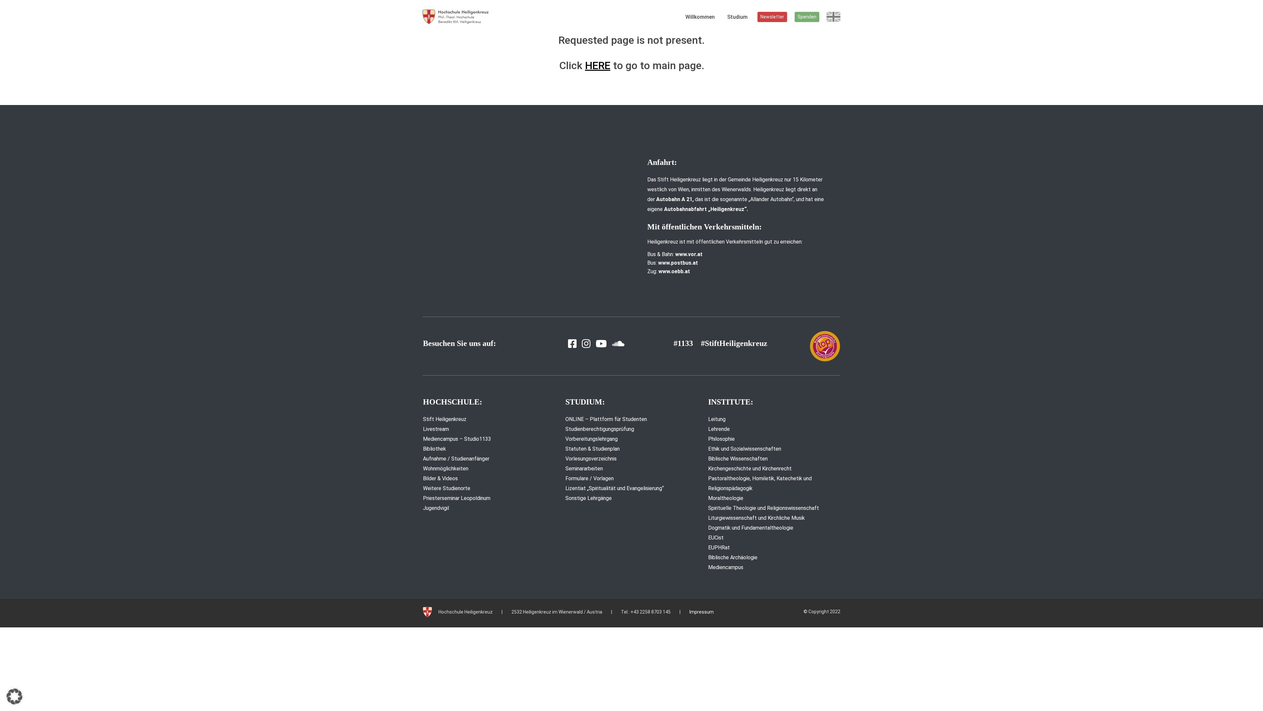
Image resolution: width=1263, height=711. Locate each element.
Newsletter (772, 16)
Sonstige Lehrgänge (588, 498)
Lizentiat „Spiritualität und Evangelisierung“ (614, 488)
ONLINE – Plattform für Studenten (606, 419)
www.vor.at (689, 254)
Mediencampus (725, 567)
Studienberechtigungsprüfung (599, 429)
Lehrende (719, 429)
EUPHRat (719, 547)
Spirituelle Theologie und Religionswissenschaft (763, 508)
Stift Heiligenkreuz (444, 419)
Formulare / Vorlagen (589, 478)
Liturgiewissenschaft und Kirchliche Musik (756, 518)
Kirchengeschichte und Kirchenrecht (750, 468)
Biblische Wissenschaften (738, 459)
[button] (14, 696)
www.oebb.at (674, 271)
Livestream (436, 429)
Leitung (717, 419)
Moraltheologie (725, 498)
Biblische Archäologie (732, 557)
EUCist (716, 538)
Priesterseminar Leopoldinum (456, 498)
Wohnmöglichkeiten (445, 468)
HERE (597, 65)
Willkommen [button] (700, 17)
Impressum (701, 612)
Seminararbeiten (584, 468)
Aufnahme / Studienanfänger (456, 459)
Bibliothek (434, 449)
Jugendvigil (436, 508)
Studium (737, 17)
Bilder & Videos (440, 478)
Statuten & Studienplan (592, 449)
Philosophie (721, 439)
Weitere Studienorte (446, 488)
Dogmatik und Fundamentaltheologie (750, 528)
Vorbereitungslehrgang (591, 439)
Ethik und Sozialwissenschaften (744, 449)
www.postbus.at (678, 263)
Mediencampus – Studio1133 (457, 439)
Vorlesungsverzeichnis (591, 459)
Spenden (807, 16)
